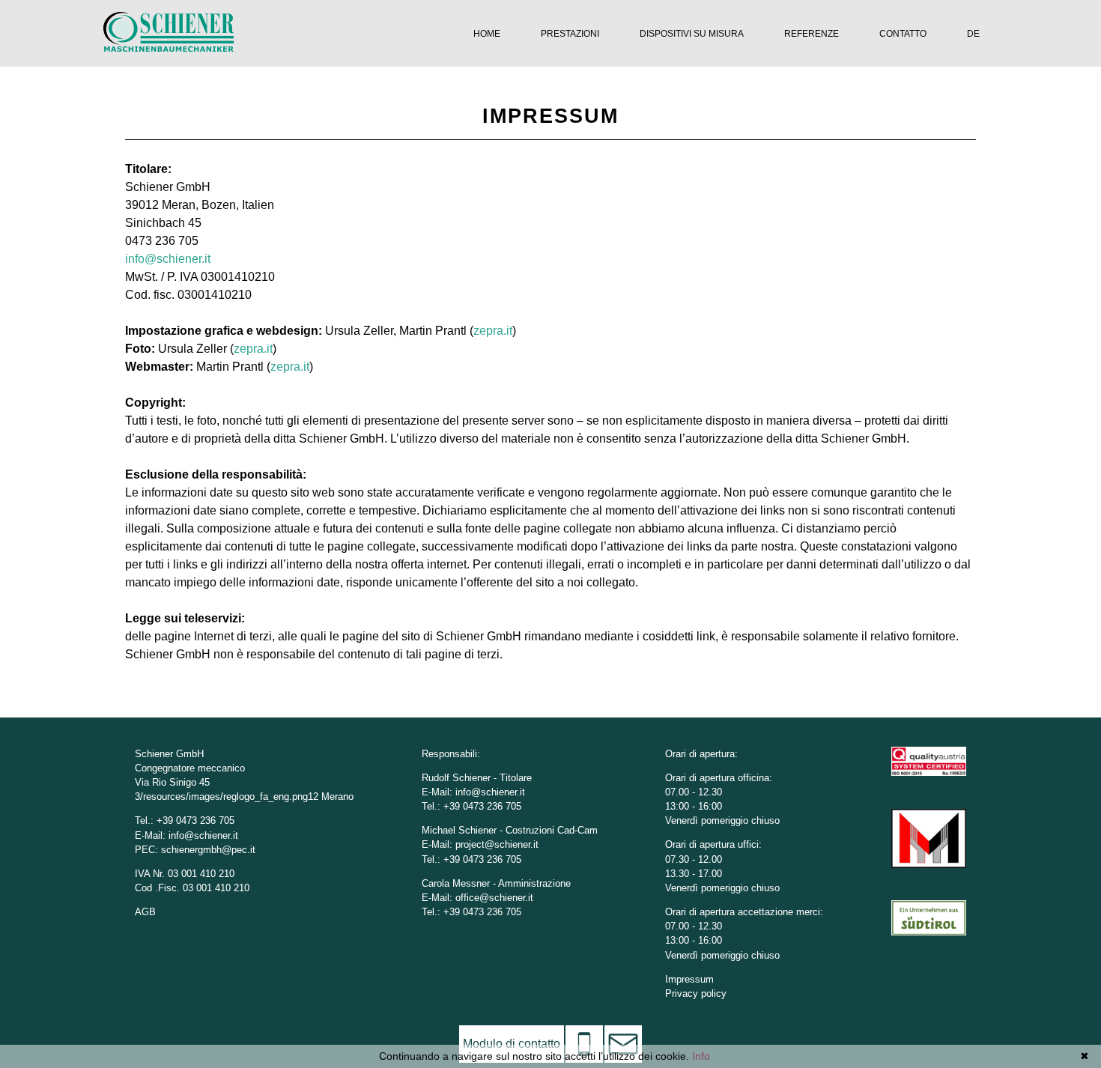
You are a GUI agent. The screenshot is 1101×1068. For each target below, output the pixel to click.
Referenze (811, 33)
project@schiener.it (497, 844)
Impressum (689, 979)
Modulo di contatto (511, 1043)
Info (701, 1056)
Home (486, 33)
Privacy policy (696, 993)
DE (973, 33)
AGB (145, 911)
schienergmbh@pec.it (208, 849)
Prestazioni (570, 33)
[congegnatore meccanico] (168, 47)
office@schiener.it (494, 897)
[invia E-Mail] (623, 1044)
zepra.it (492, 330)
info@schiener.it (167, 258)
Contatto (902, 33)
